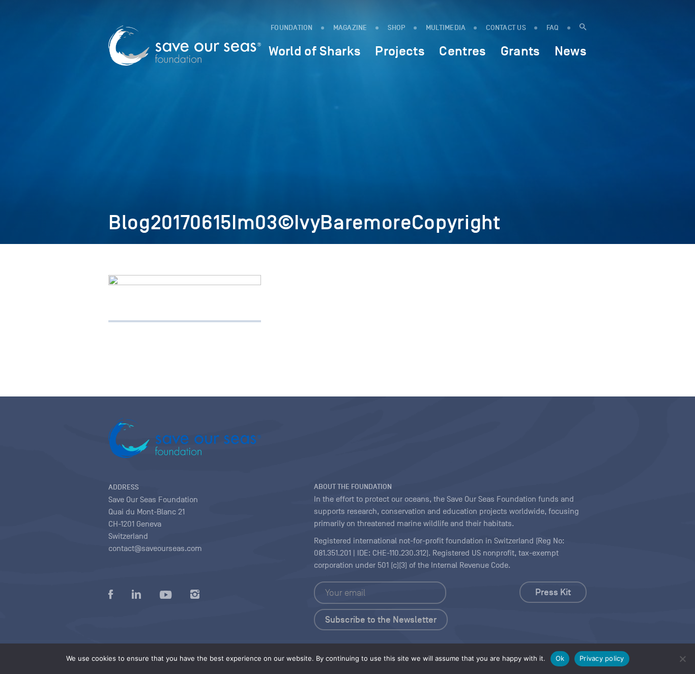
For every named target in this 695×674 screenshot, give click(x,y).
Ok (560, 658)
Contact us (506, 27)
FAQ (552, 27)
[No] (682, 659)
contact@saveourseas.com (155, 548)
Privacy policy (602, 658)
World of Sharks (315, 50)
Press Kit (553, 592)
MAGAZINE (350, 27)
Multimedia (446, 27)
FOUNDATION (292, 27)
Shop (397, 27)
